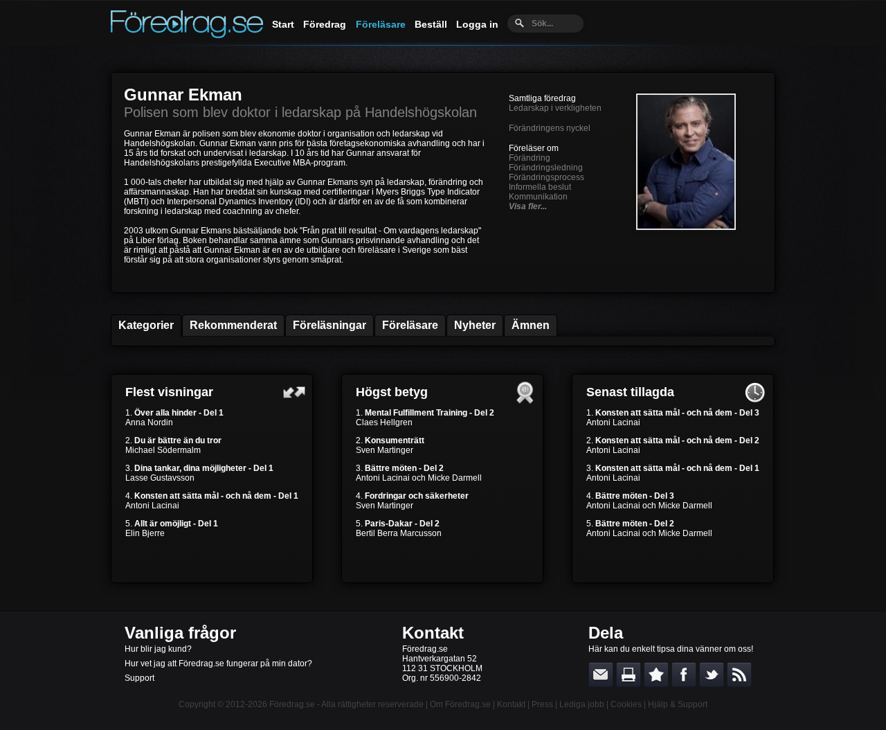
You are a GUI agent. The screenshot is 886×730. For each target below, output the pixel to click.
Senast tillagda (630, 392)
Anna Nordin (149, 422)
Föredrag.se (292, 704)
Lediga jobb (581, 704)
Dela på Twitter (711, 674)
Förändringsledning (546, 167)
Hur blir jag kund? (158, 649)
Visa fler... (528, 206)
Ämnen (531, 325)
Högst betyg (392, 392)
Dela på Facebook (683, 674)
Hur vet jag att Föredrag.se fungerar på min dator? (218, 663)
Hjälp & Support (677, 704)
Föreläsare (381, 24)
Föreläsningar (329, 325)
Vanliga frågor (180, 632)
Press (542, 704)
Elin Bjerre (145, 533)
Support (139, 678)
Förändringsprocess (546, 177)
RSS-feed (739, 674)
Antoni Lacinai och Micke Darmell (419, 478)
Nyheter (475, 325)
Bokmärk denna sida (656, 674)
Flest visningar (169, 392)
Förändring (529, 158)
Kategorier (146, 325)
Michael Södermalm (163, 450)
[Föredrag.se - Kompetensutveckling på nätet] (187, 34)
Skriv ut (628, 674)
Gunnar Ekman (183, 94)
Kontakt (433, 632)
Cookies (626, 704)
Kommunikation (538, 197)
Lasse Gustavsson (160, 478)
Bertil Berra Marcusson (399, 533)
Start (283, 24)
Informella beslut (540, 187)
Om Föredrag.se (460, 704)
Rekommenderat (233, 325)
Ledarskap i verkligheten (555, 108)
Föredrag (324, 24)
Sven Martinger (384, 450)
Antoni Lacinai (152, 505)
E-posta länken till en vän (600, 674)
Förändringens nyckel (549, 128)
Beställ (431, 24)
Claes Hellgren (384, 422)
